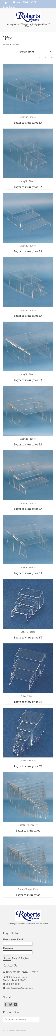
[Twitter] (10, 1004)
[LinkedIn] (15, 1004)
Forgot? (16, 958)
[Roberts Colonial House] (28, 17)
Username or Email (13, 939)
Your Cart (26, 2)
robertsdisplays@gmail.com (19, 988)
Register (25, 958)
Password (8, 948)
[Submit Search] (5, 1019)
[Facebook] (6, 1004)
